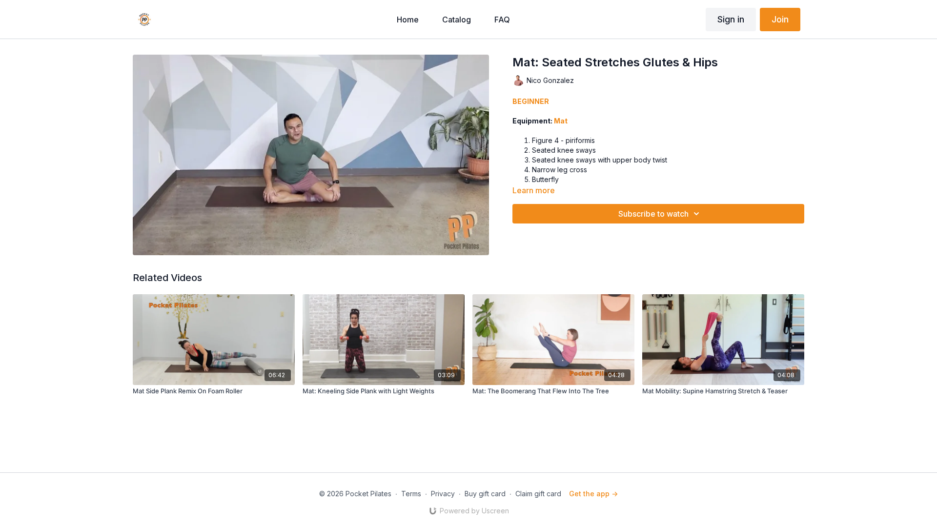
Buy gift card (485, 493)
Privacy (443, 493)
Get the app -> (593, 493)
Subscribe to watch (653, 214)
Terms (411, 493)
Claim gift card (538, 493)
